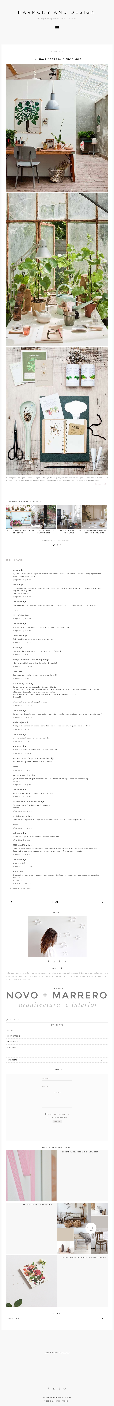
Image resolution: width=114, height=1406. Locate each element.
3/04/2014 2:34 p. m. (22, 785)
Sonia (16, 871)
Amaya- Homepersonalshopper (29, 660)
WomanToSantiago (21, 615)
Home (57, 901)
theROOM (18, 636)
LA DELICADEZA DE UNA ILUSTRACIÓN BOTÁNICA (84, 1257)
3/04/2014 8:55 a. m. (22, 597)
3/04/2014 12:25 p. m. (23, 753)
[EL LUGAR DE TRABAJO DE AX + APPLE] (69, 517)
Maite (16, 570)
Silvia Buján (19, 722)
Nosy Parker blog (22, 775)
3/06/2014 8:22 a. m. (22, 883)
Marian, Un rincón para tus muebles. (31, 758)
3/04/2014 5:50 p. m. (22, 828)
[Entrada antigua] (103, 901)
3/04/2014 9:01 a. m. (22, 619)
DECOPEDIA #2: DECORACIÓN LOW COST (80, 1152)
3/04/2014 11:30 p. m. (22, 866)
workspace (64, 541)
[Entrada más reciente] (11, 901)
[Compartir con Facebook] (58, 545)
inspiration (13, 1036)
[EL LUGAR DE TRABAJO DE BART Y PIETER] (43, 517)
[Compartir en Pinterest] (61, 545)
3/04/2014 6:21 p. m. (22, 840)
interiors (12, 1042)
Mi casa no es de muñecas (27, 802)
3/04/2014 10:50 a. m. (23, 678)
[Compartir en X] (54, 545)
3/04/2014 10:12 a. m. (22, 666)
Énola (16, 585)
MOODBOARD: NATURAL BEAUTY (37, 1205)
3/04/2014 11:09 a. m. (22, 717)
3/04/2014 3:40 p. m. (22, 811)
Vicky (15, 648)
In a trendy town (21, 684)
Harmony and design (57, 12)
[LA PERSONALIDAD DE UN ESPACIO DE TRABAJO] (94, 517)
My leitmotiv (19, 816)
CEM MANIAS (19, 845)
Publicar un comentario (20, 888)
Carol (16, 672)
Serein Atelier (62, 1401)
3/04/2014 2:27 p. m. (22, 770)
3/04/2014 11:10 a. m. (22, 729)
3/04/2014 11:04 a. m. (22, 705)
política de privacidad (56, 1117)
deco (10, 1030)
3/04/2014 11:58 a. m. (22, 741)
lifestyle (12, 1048)
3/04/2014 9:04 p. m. (22, 854)
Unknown (18, 602)
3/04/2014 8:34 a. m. (22, 580)
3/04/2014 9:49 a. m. (22, 654)
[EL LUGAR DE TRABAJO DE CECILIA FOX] (18, 517)
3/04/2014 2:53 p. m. (22, 796)
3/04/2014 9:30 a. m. (22, 631)
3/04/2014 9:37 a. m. (22, 642)
